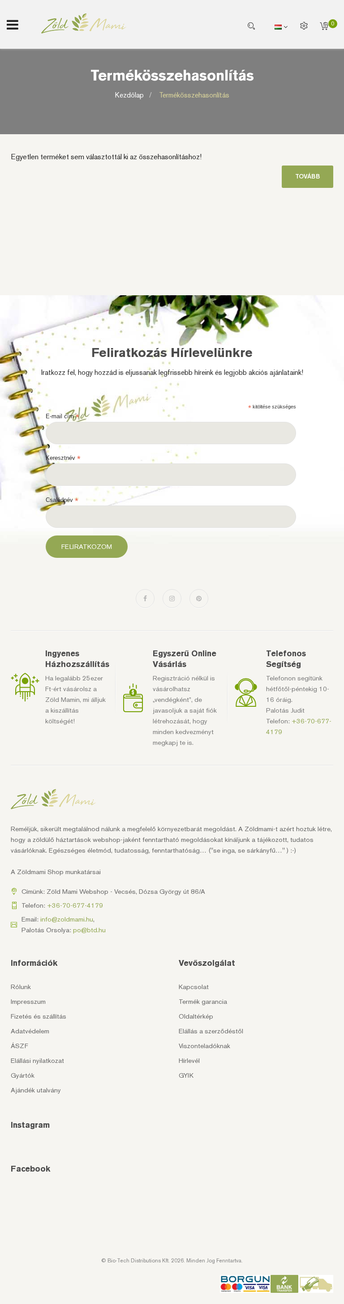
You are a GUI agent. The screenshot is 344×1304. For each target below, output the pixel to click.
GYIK (186, 1075)
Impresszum (28, 1002)
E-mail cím (62, 416)
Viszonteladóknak (204, 1046)
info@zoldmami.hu (66, 919)
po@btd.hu (89, 930)
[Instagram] (172, 598)
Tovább (307, 176)
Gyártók (22, 1075)
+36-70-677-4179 (75, 905)
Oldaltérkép (196, 1016)
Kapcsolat (194, 987)
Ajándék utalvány (36, 1090)
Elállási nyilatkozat (37, 1061)
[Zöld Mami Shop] (83, 23)
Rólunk (21, 987)
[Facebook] (145, 598)
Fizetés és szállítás (38, 1016)
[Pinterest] (198, 598)
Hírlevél (189, 1061)
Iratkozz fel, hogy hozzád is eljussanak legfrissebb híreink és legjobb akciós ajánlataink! (172, 372)
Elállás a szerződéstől (211, 1031)
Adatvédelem (30, 1031)
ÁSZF (19, 1046)
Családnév (62, 500)
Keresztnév (63, 458)
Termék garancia (203, 1002)
